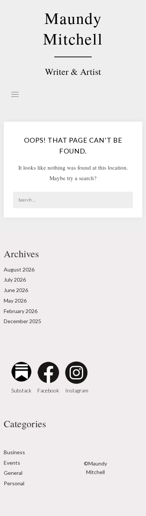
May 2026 (15, 300)
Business (14, 452)
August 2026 (19, 269)
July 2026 (15, 279)
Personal (14, 483)
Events (12, 462)
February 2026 (20, 311)
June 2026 (16, 290)
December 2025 (22, 321)
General (13, 473)
